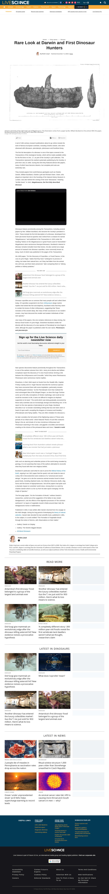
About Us (60, 869)
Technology (61, 7)
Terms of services (37, 355)
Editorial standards (42, 878)
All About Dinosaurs (23, 531)
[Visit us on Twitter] (64, 3)
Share (19, 138)
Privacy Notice (20, 356)
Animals (10, 7)
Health (28, 7)
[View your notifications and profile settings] (100, 2)
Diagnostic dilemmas (41, 830)
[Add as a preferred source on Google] (54, 861)
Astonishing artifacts (41, 832)
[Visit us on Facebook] (61, 3)
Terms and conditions (87, 869)
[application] (40, 207)
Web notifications (85, 875)
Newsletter (63, 138)
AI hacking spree (20, 11)
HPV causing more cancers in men (77, 11)
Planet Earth (45, 7)
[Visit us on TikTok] (75, 3)
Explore (70, 7)
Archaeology (20, 7)
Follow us (54, 138)
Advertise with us (63, 875)
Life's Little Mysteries (41, 825)
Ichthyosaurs (48, 303)
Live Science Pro (97, 11)
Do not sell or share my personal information (87, 880)
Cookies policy (40, 875)
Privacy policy (18, 875)
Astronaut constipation (56, 11)
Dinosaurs (63, 39)
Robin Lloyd (46, 54)
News (71, 54)
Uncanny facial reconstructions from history (61, 840)
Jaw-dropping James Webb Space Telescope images (62, 826)
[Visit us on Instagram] (66, 3)
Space (54, 7)
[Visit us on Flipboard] (72, 3)
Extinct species (53, 39)
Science (35, 7)
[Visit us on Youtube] (69, 3)
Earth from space (40, 827)
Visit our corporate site (87, 855)
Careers (15, 878)
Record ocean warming (37, 11)
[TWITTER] (19, 540)
